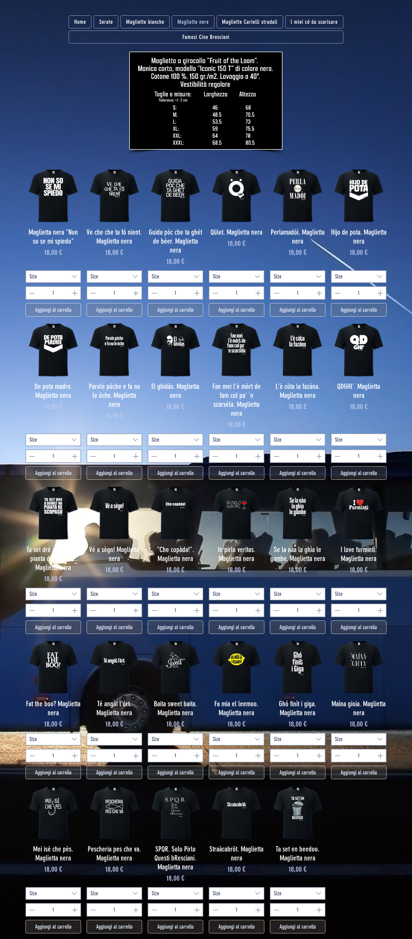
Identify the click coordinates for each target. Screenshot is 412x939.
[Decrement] (31, 293)
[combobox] (53, 276)
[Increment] (75, 293)
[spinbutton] (53, 293)
